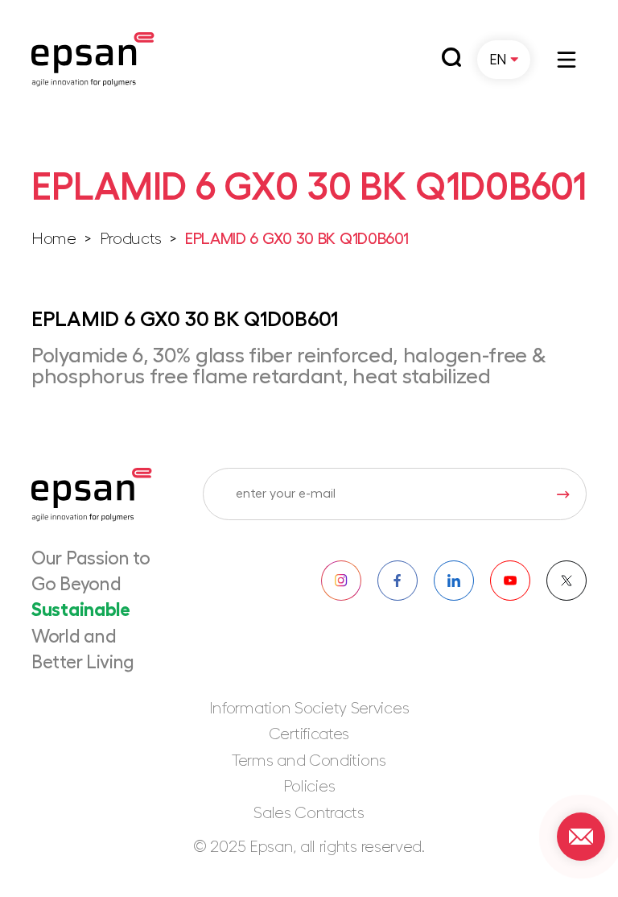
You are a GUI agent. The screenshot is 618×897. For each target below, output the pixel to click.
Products (131, 239)
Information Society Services (309, 709)
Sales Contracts (309, 813)
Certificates (309, 734)
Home (53, 239)
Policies (309, 787)
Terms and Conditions (309, 761)
